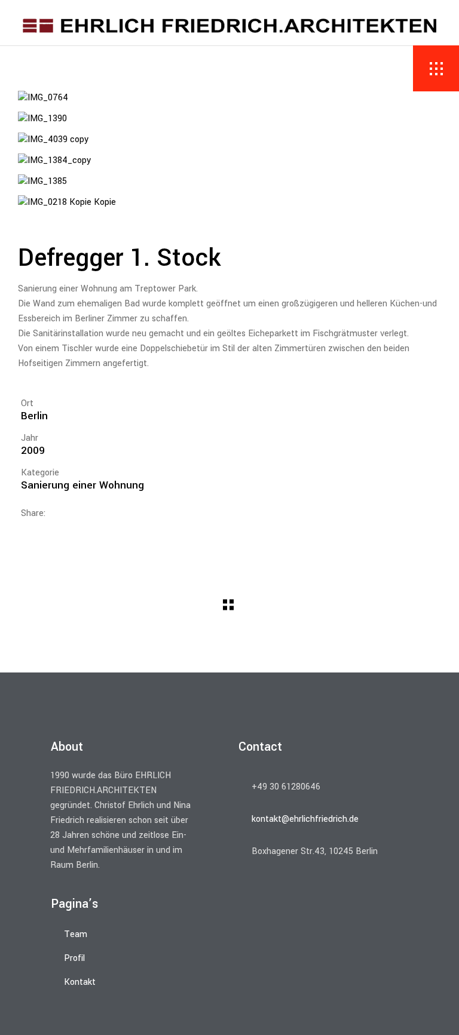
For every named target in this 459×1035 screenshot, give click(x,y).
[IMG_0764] (229, 98)
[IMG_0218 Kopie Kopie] (229, 202)
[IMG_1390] (229, 119)
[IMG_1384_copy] (229, 160)
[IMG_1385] (229, 181)
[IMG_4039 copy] (229, 140)
